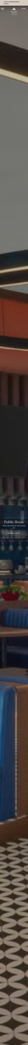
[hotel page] (14, 9)
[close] (24, 3)
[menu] (2, 8)
